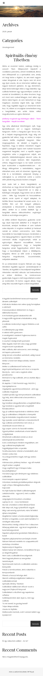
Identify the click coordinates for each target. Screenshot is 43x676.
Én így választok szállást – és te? (15, 641)
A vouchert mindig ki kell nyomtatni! (16, 341)
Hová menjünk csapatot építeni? (15, 479)
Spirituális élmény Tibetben (13, 584)
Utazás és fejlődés (9, 609)
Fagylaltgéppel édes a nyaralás (14, 448)
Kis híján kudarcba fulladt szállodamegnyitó (19, 490)
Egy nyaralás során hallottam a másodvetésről (20, 420)
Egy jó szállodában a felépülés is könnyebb (19, 414)
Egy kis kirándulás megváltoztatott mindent (19, 417)
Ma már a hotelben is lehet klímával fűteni (18, 505)
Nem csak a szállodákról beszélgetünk (17, 555)
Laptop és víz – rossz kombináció (15, 502)
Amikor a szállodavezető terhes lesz (16, 366)
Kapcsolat (6, 488)
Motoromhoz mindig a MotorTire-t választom (20, 524)
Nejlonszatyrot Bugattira (12, 547)
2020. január (7, 31)
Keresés (35, 290)
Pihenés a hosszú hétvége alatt (14, 575)
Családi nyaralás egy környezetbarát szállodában (21, 394)
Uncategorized (8, 47)
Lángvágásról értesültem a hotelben (16, 499)
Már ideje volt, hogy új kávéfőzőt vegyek (18, 507)
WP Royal (30, 672)
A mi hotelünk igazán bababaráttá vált (17, 315)
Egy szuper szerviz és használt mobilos (17, 428)
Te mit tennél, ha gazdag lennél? (15, 603)
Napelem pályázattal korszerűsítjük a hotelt (19, 538)
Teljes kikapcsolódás (10, 606)
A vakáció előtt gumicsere (12, 332)
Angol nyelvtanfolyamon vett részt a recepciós (20, 369)
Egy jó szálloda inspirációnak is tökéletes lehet (20, 411)
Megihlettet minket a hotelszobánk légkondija (20, 516)
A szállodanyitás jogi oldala (12, 329)
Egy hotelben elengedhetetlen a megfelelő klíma (21, 403)
